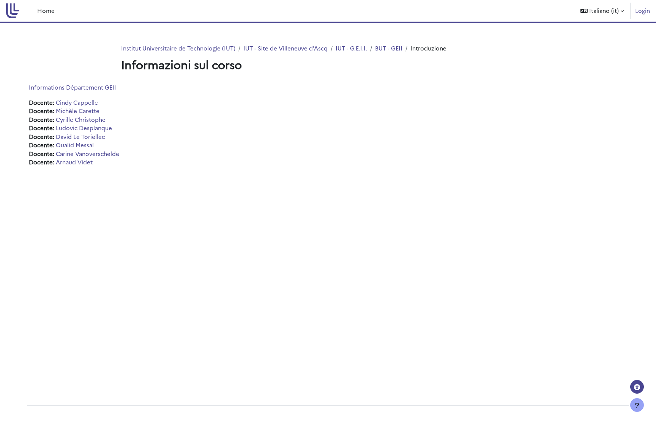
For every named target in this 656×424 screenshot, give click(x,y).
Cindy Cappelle (77, 102)
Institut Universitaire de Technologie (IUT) (178, 48)
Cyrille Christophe (81, 119)
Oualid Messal (75, 145)
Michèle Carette (77, 111)
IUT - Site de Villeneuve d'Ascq (285, 48)
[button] (602, 11)
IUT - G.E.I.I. (351, 48)
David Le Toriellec (80, 136)
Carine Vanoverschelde (87, 154)
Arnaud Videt (74, 162)
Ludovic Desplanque (84, 128)
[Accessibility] (637, 387)
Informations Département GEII (72, 87)
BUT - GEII (388, 48)
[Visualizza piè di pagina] (637, 405)
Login (642, 10)
